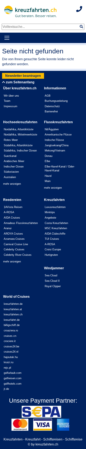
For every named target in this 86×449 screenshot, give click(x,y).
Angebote (50, 217)
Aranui (7, 228)
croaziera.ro (11, 330)
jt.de (6, 388)
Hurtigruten (51, 254)
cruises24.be (11, 346)
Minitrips (50, 212)
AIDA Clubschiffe (55, 233)
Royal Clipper (53, 286)
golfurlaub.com (13, 372)
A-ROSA (9, 212)
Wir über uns (11, 95)
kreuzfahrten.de (13, 303)
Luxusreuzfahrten (55, 207)
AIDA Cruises (12, 217)
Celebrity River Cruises (18, 254)
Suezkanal (10, 155)
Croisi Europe (53, 249)
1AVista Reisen (13, 207)
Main (48, 181)
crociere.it (10, 341)
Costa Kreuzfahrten (56, 223)
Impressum (10, 106)
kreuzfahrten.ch (13, 314)
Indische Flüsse (54, 139)
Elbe (47, 161)
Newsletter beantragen (23, 75)
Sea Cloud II (52, 280)
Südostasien (11, 171)
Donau (48, 155)
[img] (81, 26)
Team (7, 100)
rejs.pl (7, 367)
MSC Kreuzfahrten (56, 228)
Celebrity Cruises (14, 249)
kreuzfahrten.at (13, 309)
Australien (10, 177)
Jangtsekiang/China (56, 145)
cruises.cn (10, 335)
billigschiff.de (12, 325)
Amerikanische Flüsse (58, 134)
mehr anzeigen (12, 183)
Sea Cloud (51, 275)
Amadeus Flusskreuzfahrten (21, 223)
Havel (48, 175)
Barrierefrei (51, 111)
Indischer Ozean (14, 166)
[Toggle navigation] (7, 38)
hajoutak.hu (11, 357)
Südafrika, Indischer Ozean (20, 150)
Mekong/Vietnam (55, 150)
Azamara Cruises (14, 238)
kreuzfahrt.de (12, 319)
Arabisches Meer (14, 161)
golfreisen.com (13, 378)
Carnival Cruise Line (16, 244)
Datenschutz (52, 106)
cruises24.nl (11, 351)
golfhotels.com (13, 383)
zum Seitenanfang (19, 82)
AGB (48, 95)
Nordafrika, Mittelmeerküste (20, 134)
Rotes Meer (11, 139)
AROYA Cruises (13, 233)
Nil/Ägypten (52, 129)
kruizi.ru (8, 362)
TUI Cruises (52, 238)
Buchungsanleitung (56, 100)
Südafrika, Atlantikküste (18, 145)
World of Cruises (16, 296)
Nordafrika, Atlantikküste (18, 129)
